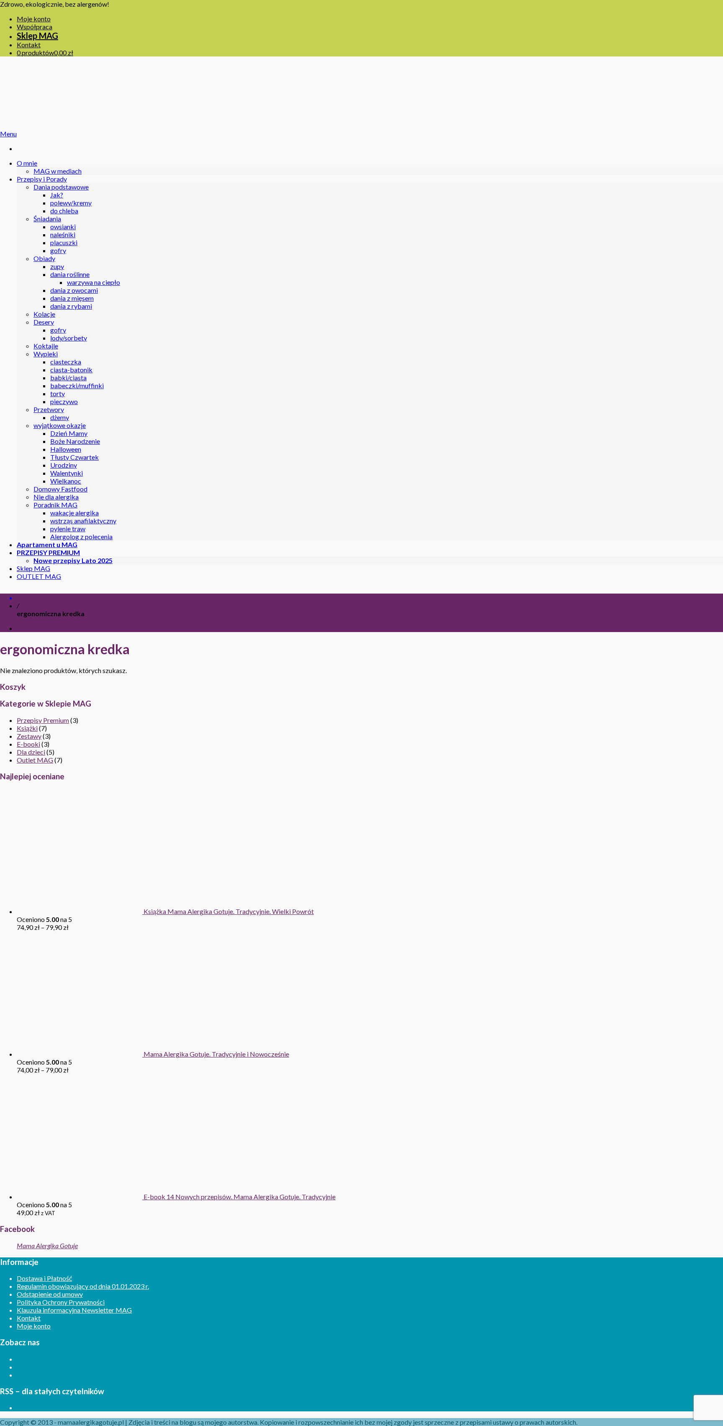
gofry (58, 250)
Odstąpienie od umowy (50, 1294)
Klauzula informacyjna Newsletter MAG (74, 1310)
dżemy (59, 417)
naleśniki (62, 234)
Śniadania (47, 219)
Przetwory (48, 409)
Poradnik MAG (55, 505)
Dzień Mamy (68, 433)
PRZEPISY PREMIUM (48, 552)
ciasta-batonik (71, 370)
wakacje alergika (74, 513)
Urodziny (63, 465)
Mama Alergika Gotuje (47, 1245)
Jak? (56, 195)
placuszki (63, 242)
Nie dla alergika (56, 497)
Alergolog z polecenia (81, 536)
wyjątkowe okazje (59, 425)
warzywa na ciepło (93, 282)
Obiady (44, 258)
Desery (43, 322)
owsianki (63, 226)
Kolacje (44, 314)
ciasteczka (65, 362)
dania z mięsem (72, 298)
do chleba (64, 211)
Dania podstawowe (61, 187)
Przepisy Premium (43, 720)
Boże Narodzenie (75, 441)
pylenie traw (67, 529)
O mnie (27, 163)
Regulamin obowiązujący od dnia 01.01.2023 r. (83, 1286)
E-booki (28, 744)
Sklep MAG (37, 36)
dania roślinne (70, 274)
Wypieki (45, 354)
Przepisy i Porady (42, 179)
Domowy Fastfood (60, 489)
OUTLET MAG (39, 576)
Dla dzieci (31, 752)
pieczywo (64, 401)
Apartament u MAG (47, 544)
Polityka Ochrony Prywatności (61, 1302)
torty (57, 393)
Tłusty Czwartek (74, 457)
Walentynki (66, 473)
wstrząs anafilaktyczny (83, 521)
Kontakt (29, 45)
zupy (57, 266)
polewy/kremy (71, 203)
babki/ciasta (68, 377)
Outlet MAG (35, 760)
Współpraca (34, 27)
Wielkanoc (65, 481)
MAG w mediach (57, 171)
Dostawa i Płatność (44, 1278)
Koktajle (45, 346)
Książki (27, 728)
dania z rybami (71, 306)
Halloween (65, 449)
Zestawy (29, 736)
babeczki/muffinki (77, 385)
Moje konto (34, 19)
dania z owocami (74, 290)
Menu (8, 134)
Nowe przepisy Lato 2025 (73, 560)
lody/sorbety (68, 338)
